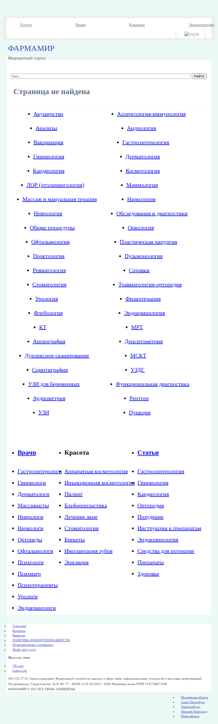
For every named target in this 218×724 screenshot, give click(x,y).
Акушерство (48, 114)
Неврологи (30, 517)
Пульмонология (144, 256)
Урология (46, 298)
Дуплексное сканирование (57, 355)
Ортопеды (30, 539)
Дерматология (142, 156)
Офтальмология (50, 242)
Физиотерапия (143, 298)
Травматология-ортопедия (150, 284)
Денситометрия (144, 341)
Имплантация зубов (88, 551)
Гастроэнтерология (145, 142)
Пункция (139, 412)
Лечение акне (81, 517)
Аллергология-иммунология (151, 114)
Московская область (194, 697)
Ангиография (49, 341)
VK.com (18, 665)
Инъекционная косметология (99, 482)
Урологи (28, 596)
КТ (42, 327)
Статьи (148, 452)
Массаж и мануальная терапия (59, 199)
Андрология (141, 128)
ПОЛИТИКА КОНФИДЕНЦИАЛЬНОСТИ (41, 640)
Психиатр (29, 573)
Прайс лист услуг (24, 649)
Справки (139, 270)
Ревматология (49, 270)
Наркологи (30, 528)
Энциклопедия (201, 25)
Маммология (142, 185)
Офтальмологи (35, 551)
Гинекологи (32, 482)
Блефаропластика (85, 505)
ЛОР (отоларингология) (55, 185)
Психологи (31, 562)
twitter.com (19, 670)
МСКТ (138, 355)
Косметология (143, 170)
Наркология (141, 199)
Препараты (150, 562)
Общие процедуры (52, 227)
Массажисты (33, 505)
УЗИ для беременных (54, 384)
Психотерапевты (38, 585)
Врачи (81, 25)
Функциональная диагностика (152, 384)
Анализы (46, 128)
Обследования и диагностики (152, 213)
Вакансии (18, 635)
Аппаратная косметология (96, 471)
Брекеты (74, 539)
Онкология (141, 227)
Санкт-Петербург (193, 702)
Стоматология (49, 284)
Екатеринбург (190, 706)
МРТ (137, 327)
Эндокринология (144, 313)
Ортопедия (150, 505)
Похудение (150, 517)
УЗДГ (137, 370)
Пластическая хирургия (148, 242)
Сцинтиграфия (50, 370)
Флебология (48, 313)
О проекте (19, 626)
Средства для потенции (165, 551)
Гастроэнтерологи (40, 471)
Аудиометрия (49, 398)
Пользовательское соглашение (32, 644)
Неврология (48, 213)
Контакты (18, 630)
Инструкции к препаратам (169, 528)
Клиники (137, 25)
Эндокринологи (37, 608)
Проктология (48, 256)
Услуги (26, 25)
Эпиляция (76, 562)
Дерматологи (33, 494)
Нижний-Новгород (194, 711)
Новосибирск (190, 716)
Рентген (139, 398)
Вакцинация (48, 142)
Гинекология (48, 156)
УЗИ (43, 412)
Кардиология (48, 170)
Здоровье (148, 573)
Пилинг (73, 494)
